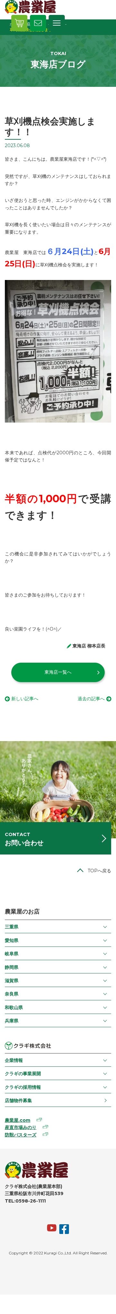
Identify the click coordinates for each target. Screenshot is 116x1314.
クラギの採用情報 (23, 1087)
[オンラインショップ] (19, 23)
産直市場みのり (20, 1127)
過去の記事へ (91, 699)
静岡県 (11, 967)
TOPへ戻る (99, 871)
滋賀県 (11, 980)
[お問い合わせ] (38, 23)
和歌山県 (14, 1007)
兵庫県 (11, 1021)
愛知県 (11, 940)
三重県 (11, 927)
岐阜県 (11, 954)
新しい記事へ (24, 699)
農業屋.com (17, 1120)
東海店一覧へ (58, 672)
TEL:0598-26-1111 (25, 1201)
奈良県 (11, 994)
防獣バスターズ (20, 1135)
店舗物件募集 (18, 1100)
